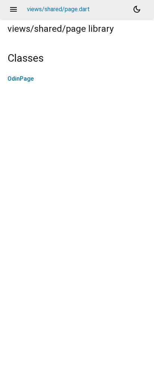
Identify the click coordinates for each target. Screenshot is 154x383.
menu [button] (13, 9)
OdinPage (20, 78)
